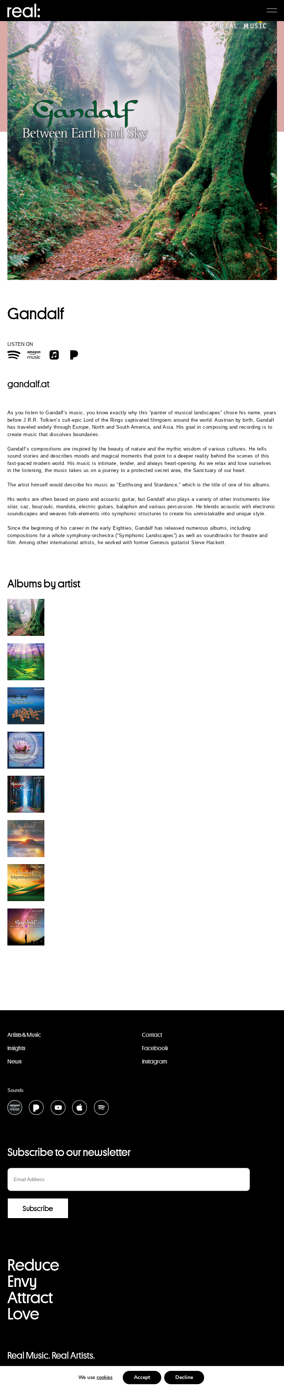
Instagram (154, 1061)
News (14, 1061)
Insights (16, 1048)
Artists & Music (24, 1035)
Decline (184, 1377)
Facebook (155, 1048)
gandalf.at (28, 384)
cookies (104, 1377)
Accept (142, 1377)
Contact (152, 1035)
